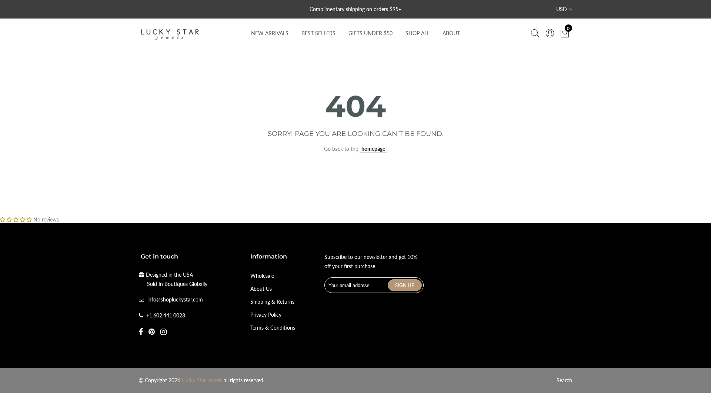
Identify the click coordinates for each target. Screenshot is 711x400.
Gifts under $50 (370, 33)
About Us (261, 289)
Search (564, 380)
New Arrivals (269, 33)
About (451, 33)
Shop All (417, 33)
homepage (373, 149)
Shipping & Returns (272, 302)
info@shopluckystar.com (175, 299)
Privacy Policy (265, 314)
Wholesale (262, 276)
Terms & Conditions (272, 327)
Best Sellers (318, 33)
